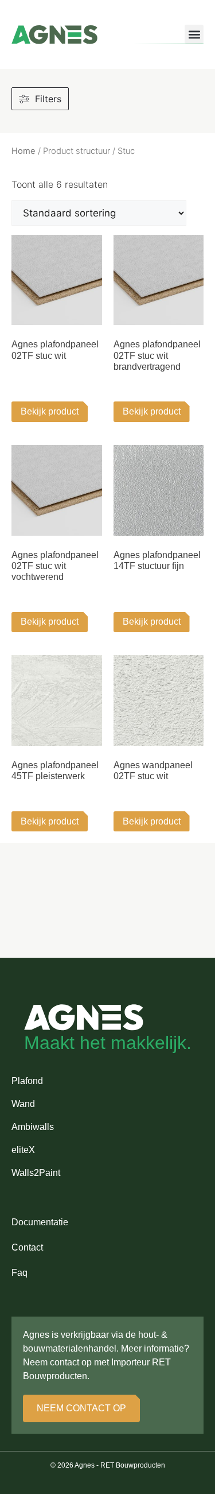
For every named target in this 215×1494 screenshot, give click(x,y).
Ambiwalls (32, 1127)
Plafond (27, 1081)
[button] (194, 34)
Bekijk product (50, 411)
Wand (23, 1104)
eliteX (23, 1150)
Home (23, 151)
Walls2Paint (35, 1173)
